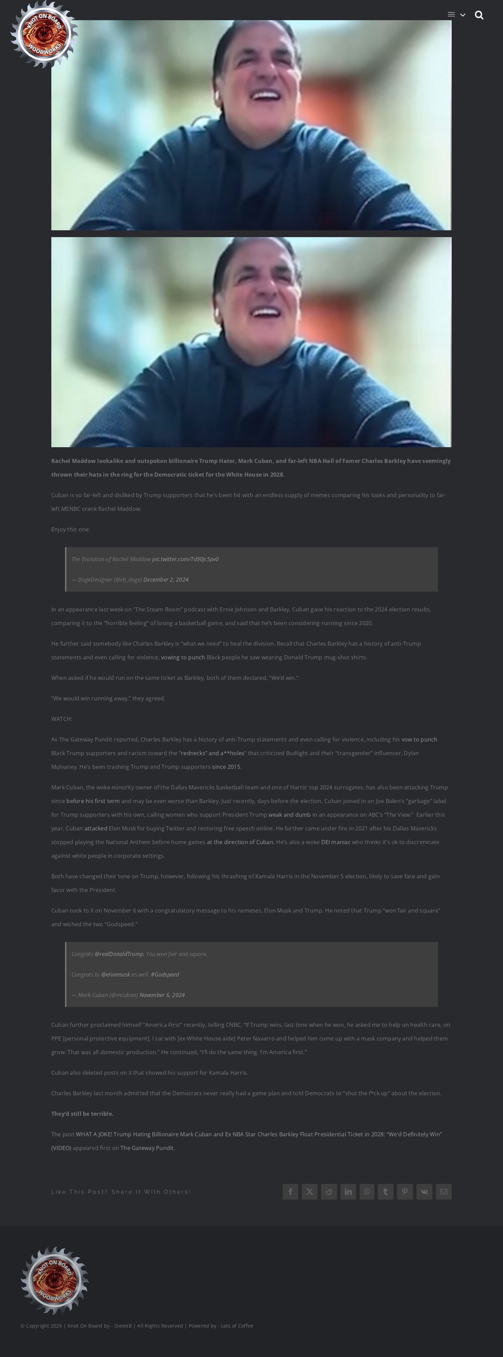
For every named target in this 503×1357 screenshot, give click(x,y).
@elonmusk (115, 974)
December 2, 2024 (166, 579)
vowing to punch (183, 657)
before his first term (93, 801)
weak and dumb (290, 814)
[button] (479, 14)
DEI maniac (336, 842)
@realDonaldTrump (119, 954)
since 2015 (226, 767)
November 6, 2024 (162, 995)
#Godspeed (165, 974)
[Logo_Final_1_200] (55, 1249)
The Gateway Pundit (146, 1148)
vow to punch (420, 739)
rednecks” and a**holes (212, 753)
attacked (96, 828)
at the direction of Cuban (240, 842)
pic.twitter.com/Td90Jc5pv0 (185, 559)
